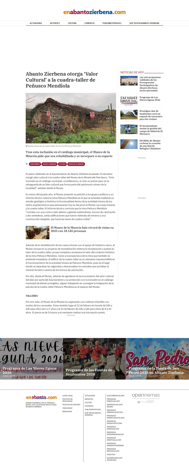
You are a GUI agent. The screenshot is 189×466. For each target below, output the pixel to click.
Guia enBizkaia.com (115, 396)
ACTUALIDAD (36, 23)
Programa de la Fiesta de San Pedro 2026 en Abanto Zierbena (156, 370)
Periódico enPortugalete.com (115, 417)
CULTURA (72, 23)
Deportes (89, 399)
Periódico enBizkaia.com (113, 400)
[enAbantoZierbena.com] (94, 11)
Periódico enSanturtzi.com (114, 422)
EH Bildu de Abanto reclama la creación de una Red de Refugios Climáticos (150, 144)
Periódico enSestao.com (113, 428)
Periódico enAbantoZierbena (115, 444)
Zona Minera (35, 164)
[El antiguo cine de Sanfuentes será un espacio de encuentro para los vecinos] (129, 114)
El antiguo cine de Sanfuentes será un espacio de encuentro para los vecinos (151, 115)
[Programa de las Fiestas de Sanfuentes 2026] (94, 359)
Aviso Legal (68, 396)
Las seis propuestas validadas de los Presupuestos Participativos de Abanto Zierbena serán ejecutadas (150, 84)
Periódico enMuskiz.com (113, 450)
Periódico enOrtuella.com (114, 439)
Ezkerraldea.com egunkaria (114, 459)
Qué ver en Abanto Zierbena (93, 414)
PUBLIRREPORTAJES (112, 23)
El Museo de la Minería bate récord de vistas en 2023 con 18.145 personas (82, 229)
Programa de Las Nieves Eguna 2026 (150, 98)
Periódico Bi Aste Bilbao (115, 406)
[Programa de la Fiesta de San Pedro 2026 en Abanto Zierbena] (157, 359)
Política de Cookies (71, 405)
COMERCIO (89, 23)
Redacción (67, 411)
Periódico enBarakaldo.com (115, 411)
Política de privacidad (68, 400)
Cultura (62, 164)
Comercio (89, 406)
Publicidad (67, 408)
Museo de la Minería (76, 164)
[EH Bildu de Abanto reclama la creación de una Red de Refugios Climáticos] (129, 144)
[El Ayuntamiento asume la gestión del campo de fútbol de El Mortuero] (129, 129)
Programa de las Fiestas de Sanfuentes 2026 (89, 372)
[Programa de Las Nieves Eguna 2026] (129, 101)
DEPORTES (55, 23)
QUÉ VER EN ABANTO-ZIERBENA (144, 23)
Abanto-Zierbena (49, 164)
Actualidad (90, 396)
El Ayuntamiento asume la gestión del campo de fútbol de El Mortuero (151, 129)
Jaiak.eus (111, 454)
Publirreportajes (93, 409)
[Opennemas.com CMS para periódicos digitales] (146, 398)
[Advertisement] (94, 47)
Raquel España (9, 376)
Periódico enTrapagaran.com (115, 433)
